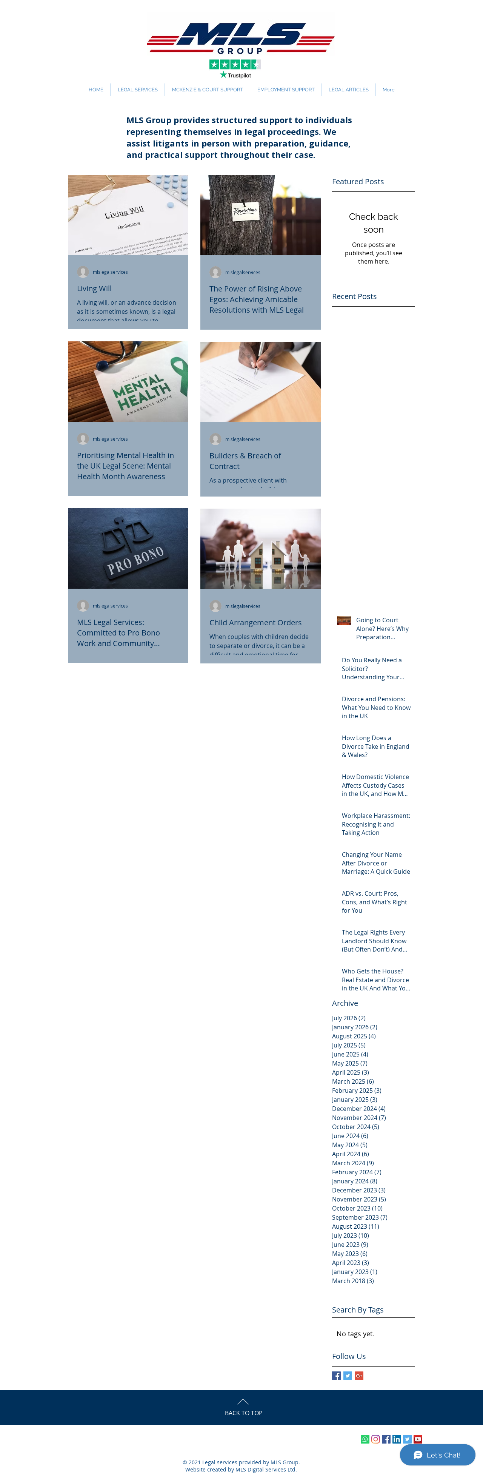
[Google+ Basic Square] (359, 1375)
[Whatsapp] (365, 1439)
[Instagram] (375, 1439)
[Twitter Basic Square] (347, 1375)
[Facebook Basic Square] (336, 1375)
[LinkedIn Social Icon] (396, 1439)
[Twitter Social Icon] (407, 1439)
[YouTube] (418, 1439)
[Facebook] (386, 1439)
